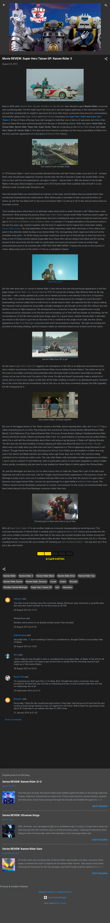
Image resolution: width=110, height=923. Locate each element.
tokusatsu (67, 587)
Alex (16, 654)
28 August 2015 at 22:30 (25, 668)
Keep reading (100, 806)
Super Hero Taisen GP (41, 587)
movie (53, 581)
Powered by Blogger (56, 897)
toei (57, 587)
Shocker (73, 581)
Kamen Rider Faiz (86, 576)
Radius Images (61, 903)
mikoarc (17, 598)
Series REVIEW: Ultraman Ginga (20, 815)
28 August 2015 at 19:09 (25, 646)
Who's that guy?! (55, 281)
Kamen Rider (9, 576)
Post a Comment (13, 719)
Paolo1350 (19, 677)
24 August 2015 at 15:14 (25, 610)
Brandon (18, 699)
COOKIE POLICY (64, 892)
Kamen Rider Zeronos (36, 581)
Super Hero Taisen (77, 116)
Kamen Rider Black (45, 576)
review (63, 581)
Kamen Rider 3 (26, 576)
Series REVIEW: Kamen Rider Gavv (22, 848)
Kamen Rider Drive (66, 576)
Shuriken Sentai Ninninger (15, 587)
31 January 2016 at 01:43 (25, 712)
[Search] (106, 5)
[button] (106, 59)
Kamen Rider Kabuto (11, 228)
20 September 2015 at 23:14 (27, 690)
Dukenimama (20, 635)
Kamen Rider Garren (13, 581)
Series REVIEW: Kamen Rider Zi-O (22, 781)
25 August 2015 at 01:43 (25, 627)
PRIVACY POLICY (46, 892)
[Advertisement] (55, 744)
